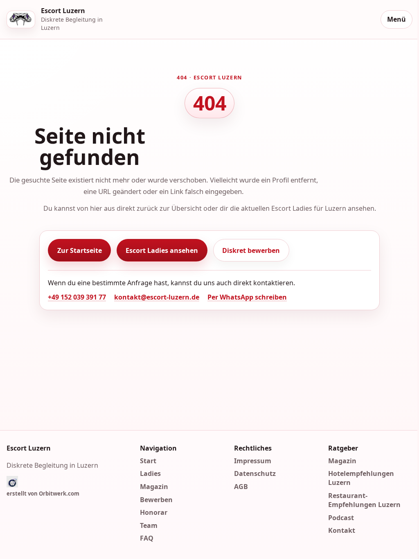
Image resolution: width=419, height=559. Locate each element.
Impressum (252, 460)
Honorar (153, 512)
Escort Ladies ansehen (162, 250)
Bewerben (156, 499)
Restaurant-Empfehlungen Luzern (364, 500)
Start (148, 460)
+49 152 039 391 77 (77, 297)
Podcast (341, 517)
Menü (396, 19)
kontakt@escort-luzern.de (156, 297)
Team (149, 525)
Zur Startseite (79, 250)
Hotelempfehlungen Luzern (361, 478)
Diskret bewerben (251, 250)
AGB (241, 486)
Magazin (154, 486)
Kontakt (341, 530)
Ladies (150, 473)
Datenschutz (255, 473)
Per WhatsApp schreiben (247, 297)
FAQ (146, 538)
